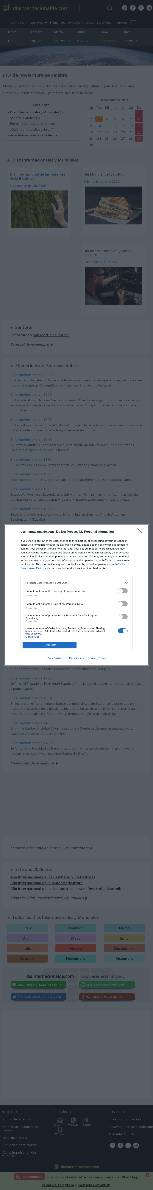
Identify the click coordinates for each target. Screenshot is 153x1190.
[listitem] (76, 583)
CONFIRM (50, 645)
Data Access (76, 658)
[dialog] (76, 595)
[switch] (123, 590)
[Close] (141, 532)
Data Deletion (55, 658)
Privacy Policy (98, 658)
